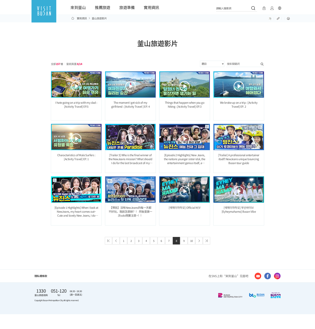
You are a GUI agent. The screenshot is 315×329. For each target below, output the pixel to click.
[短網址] (278, 18)
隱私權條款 (40, 276)
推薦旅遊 (102, 7)
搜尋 (259, 64)
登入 (264, 8)
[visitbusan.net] (44, 14)
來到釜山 (78, 7)
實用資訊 (151, 7)
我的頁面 (272, 8)
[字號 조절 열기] (270, 18)
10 (191, 241)
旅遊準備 (127, 7)
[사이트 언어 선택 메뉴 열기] (280, 8)
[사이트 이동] (258, 276)
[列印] (288, 18)
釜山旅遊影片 (99, 18)
